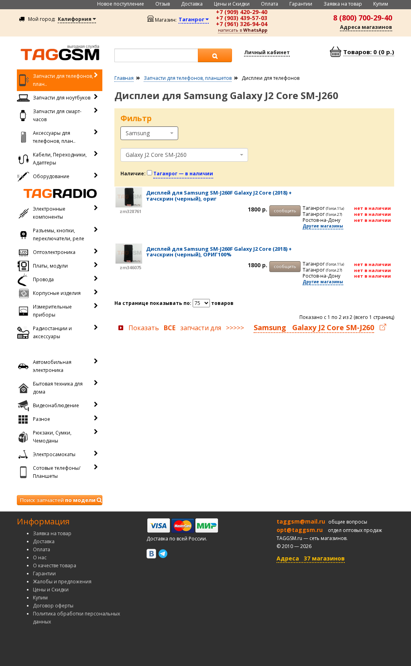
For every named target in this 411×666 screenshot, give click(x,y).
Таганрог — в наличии (183, 173)
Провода (43, 279)
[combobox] (149, 133)
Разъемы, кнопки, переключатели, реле (58, 234)
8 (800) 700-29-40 (362, 17)
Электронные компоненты (49, 212)
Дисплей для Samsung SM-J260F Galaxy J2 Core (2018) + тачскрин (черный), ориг (219, 195)
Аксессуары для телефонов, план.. (54, 137)
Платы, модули (50, 265)
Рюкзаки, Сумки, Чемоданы (52, 436)
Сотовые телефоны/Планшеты (56, 472)
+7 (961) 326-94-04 (241, 24)
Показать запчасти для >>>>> (251, 327)
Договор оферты (53, 605)
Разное (41, 419)
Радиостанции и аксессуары (52, 332)
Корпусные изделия (57, 293)
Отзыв (162, 3)
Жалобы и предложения (62, 581)
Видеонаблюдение (56, 405)
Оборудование (51, 176)
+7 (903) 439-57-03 (241, 18)
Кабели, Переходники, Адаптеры (60, 158)
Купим (380, 3)
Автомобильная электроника (52, 366)
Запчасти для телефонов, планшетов (188, 78)
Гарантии (300, 3)
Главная (124, 78)
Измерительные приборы (52, 310)
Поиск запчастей (58, 500)
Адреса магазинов (366, 26)
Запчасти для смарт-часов (57, 115)
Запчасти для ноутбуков (61, 97)
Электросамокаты (54, 454)
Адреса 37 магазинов (311, 558)
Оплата (269, 3)
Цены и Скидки (232, 3)
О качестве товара (54, 565)
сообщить (285, 210)
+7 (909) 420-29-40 (241, 12)
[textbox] (156, 55)
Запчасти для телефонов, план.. (63, 80)
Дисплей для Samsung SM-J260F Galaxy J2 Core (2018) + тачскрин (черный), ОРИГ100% (219, 251)
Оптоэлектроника (54, 252)
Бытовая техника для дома (58, 387)
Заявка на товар (343, 3)
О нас (40, 557)
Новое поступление (120, 3)
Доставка (192, 3)
